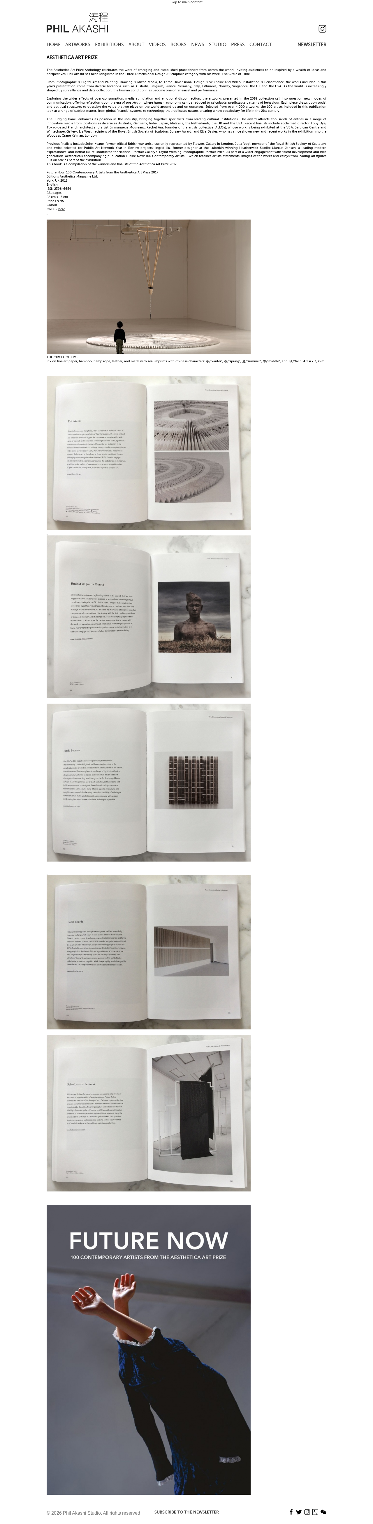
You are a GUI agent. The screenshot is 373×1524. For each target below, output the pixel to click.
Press (238, 44)
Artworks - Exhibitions (94, 44)
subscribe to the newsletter (186, 1512)
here (61, 209)
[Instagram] (322, 31)
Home (54, 44)
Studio (217, 44)
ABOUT (136, 44)
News (197, 44)
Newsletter (312, 44)
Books (178, 44)
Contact (260, 44)
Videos (157, 44)
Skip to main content (187, 2)
